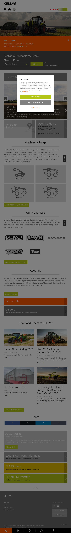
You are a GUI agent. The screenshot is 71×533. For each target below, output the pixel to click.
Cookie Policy (24, 91)
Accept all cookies (35, 96)
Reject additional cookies (35, 102)
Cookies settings (35, 107)
